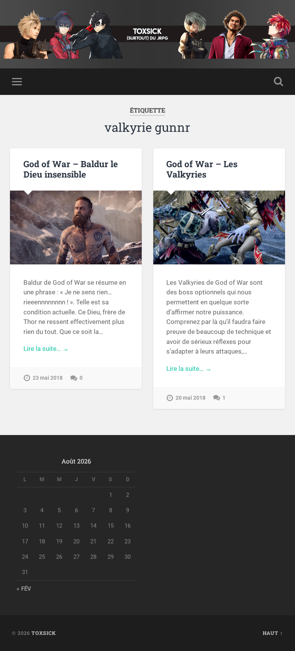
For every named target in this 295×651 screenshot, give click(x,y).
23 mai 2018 (48, 378)
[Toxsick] (147, 34)
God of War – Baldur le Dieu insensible (70, 169)
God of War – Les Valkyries (201, 169)
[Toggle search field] (278, 81)
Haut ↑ (273, 633)
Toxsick (43, 633)
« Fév (24, 588)
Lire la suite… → (46, 348)
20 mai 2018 (191, 398)
